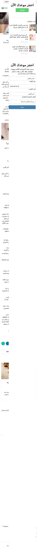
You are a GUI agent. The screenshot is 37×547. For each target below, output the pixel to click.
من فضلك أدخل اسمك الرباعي (27, 73)
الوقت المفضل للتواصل (29, 97)
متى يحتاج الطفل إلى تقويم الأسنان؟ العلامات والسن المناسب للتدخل (20, 48)
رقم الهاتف (32, 81)
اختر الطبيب (32, 89)
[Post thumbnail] (32, 27)
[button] (2, 526)
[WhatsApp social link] (3, 343)
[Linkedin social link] (7, 343)
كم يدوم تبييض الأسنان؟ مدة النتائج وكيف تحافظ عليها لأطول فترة (18, 37)
